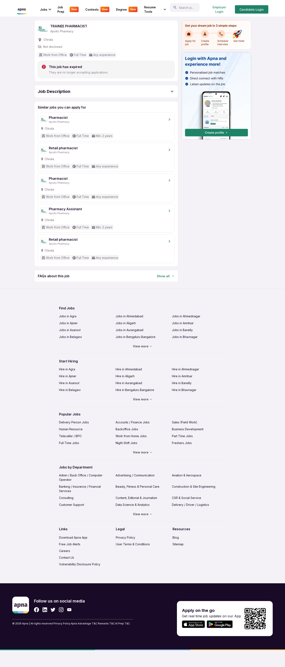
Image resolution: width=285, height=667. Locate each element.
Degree (126, 9)
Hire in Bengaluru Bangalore (135, 390)
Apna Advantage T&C (84, 623)
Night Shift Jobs (126, 443)
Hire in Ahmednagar (185, 369)
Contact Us (66, 557)
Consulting (66, 498)
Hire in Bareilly (182, 383)
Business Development (187, 429)
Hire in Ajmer (67, 376)
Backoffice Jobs (127, 429)
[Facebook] (36, 609)
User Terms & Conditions (133, 544)
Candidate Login (252, 9)
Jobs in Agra (67, 316)
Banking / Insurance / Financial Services (80, 489)
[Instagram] (61, 609)
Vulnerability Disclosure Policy (79, 564)
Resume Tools (150, 9)
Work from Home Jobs (131, 436)
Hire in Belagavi (70, 390)
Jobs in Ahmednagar (186, 316)
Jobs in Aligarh (126, 323)
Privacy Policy (125, 537)
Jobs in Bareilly (182, 330)
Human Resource (71, 429)
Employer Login (219, 9)
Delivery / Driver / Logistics (190, 504)
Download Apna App (73, 537)
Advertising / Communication (135, 475)
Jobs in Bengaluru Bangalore (135, 337)
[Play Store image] (221, 624)
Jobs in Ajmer (68, 323)
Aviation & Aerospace (186, 475)
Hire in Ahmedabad (129, 369)
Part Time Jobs (182, 436)
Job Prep (67, 9)
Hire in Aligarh (125, 376)
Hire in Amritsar (182, 376)
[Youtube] (69, 609)
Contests (96, 9)
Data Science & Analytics (133, 504)
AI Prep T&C (122, 623)
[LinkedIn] (44, 609)
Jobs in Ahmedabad (129, 316)
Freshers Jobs (182, 443)
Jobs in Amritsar (183, 323)
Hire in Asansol (69, 383)
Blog (176, 537)
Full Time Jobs (69, 443)
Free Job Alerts (69, 544)
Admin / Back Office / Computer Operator (80, 477)
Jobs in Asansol (70, 330)
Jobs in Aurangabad (129, 330)
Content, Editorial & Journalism (136, 498)
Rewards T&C (106, 623)
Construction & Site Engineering (193, 486)
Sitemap (178, 544)
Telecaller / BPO (70, 436)
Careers (64, 551)
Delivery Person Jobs (74, 422)
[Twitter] (52, 610)
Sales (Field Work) (184, 422)
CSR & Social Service (186, 498)
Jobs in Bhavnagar (185, 337)
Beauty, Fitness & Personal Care (137, 486)
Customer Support (71, 504)
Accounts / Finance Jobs (133, 422)
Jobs (43, 9)
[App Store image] (193, 624)
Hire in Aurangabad (129, 383)
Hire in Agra (67, 369)
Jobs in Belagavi (70, 337)
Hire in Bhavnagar (184, 390)
